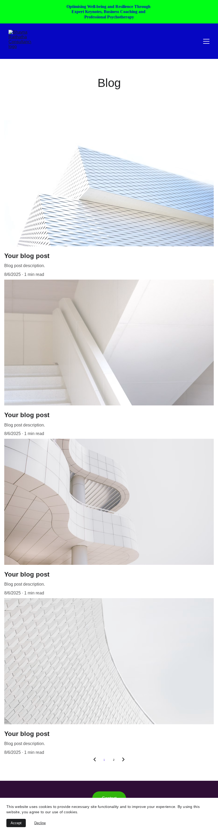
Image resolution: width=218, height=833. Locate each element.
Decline (40, 823)
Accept (16, 823)
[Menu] (206, 41)
